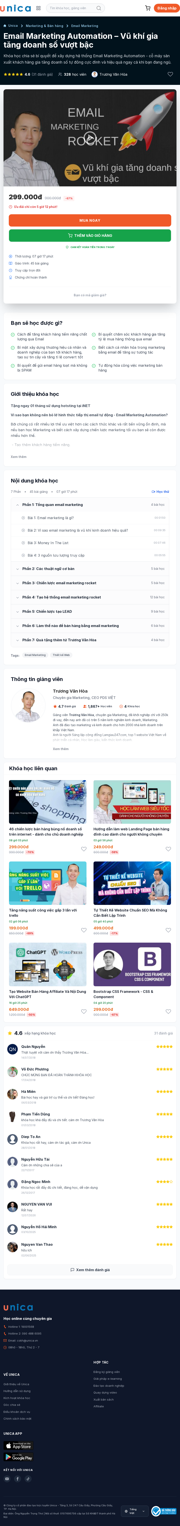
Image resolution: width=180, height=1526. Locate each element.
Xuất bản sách (104, 1399)
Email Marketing (85, 26)
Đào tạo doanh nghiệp (109, 1385)
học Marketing (38, 430)
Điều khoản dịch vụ (17, 1411)
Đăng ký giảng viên (107, 1372)
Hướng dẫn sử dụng (17, 1391)
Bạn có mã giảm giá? (90, 295)
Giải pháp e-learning (108, 1378)
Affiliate (99, 1406)
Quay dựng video (105, 1392)
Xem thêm (18, 457)
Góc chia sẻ (12, 1404)
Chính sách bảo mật (17, 1418)
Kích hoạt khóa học (17, 1398)
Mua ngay (89, 220)
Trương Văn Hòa (113, 74)
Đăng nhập (166, 8)
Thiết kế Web (61, 655)
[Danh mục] (38, 8)
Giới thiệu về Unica (16, 1384)
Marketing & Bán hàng (44, 26)
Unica (13, 25)
